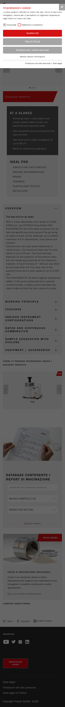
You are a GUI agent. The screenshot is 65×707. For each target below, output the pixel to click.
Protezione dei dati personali (37, 63)
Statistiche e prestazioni (32, 25)
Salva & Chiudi (32, 41)
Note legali (57, 63)
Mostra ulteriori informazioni (32, 57)
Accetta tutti (32, 33)
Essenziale (11, 25)
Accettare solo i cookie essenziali (32, 50)
